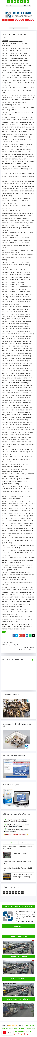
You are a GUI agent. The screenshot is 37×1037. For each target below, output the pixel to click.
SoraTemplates (12, 1025)
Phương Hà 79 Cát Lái (20, 853)
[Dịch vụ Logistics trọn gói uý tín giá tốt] (16, 768)
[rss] (21, 1)
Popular (10, 843)
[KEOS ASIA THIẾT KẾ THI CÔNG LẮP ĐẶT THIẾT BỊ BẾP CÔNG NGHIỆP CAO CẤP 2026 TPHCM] (16, 739)
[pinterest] (28, 1)
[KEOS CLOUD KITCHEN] (16, 708)
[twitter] (8, 1)
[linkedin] (26, 921)
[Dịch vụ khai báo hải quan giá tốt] (16, 798)
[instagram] (18, 1)
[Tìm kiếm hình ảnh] (30, 5)
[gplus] (15, 1)
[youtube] (25, 1)
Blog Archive (26, 843)
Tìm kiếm (27, 6)
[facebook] (12, 1)
